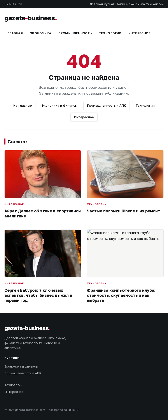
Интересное (139, 33)
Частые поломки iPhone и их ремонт (123, 210)
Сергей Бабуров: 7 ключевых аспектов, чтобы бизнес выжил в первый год (38, 295)
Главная (15, 33)
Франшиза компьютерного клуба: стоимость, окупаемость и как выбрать (121, 295)
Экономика (40, 33)
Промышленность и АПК (106, 105)
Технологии (110, 33)
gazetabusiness (30, 18)
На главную (22, 105)
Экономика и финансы (59, 105)
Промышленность (75, 33)
